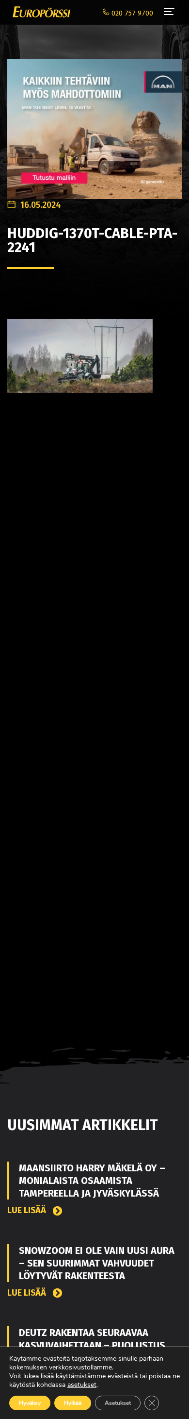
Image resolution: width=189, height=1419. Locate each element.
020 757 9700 (131, 13)
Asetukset (118, 1403)
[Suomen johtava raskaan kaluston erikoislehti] (39, 12)
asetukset (81, 1385)
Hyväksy (30, 1403)
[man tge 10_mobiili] (94, 123)
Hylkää (72, 1403)
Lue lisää (27, 1210)
